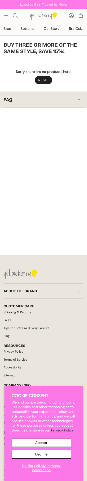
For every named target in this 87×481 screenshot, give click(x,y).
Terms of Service (15, 360)
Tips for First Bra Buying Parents (26, 328)
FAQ (8, 99)
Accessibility (13, 367)
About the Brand (20, 291)
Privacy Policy (62, 430)
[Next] (81, 5)
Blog (7, 336)
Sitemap (9, 375)
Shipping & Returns (17, 312)
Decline (41, 454)
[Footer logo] (20, 274)
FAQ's (7, 320)
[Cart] (80, 15)
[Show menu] (5, 15)
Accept (41, 442)
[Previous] (6, 5)
